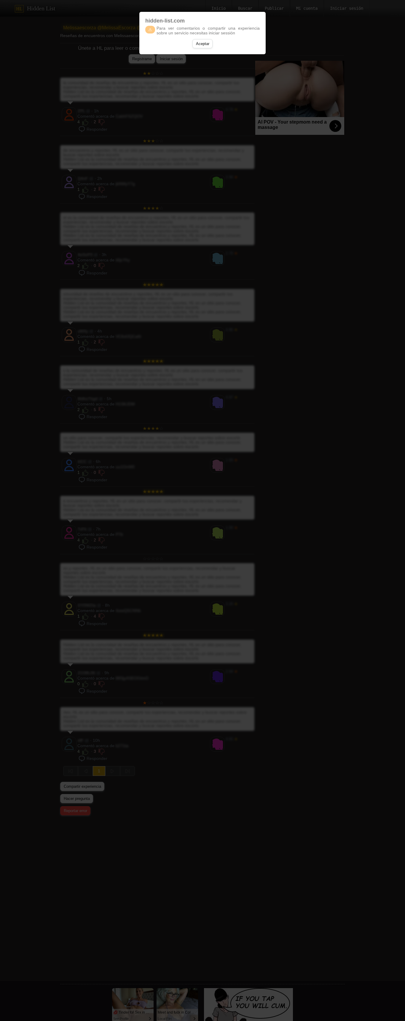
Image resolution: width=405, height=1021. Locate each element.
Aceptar (202, 43)
